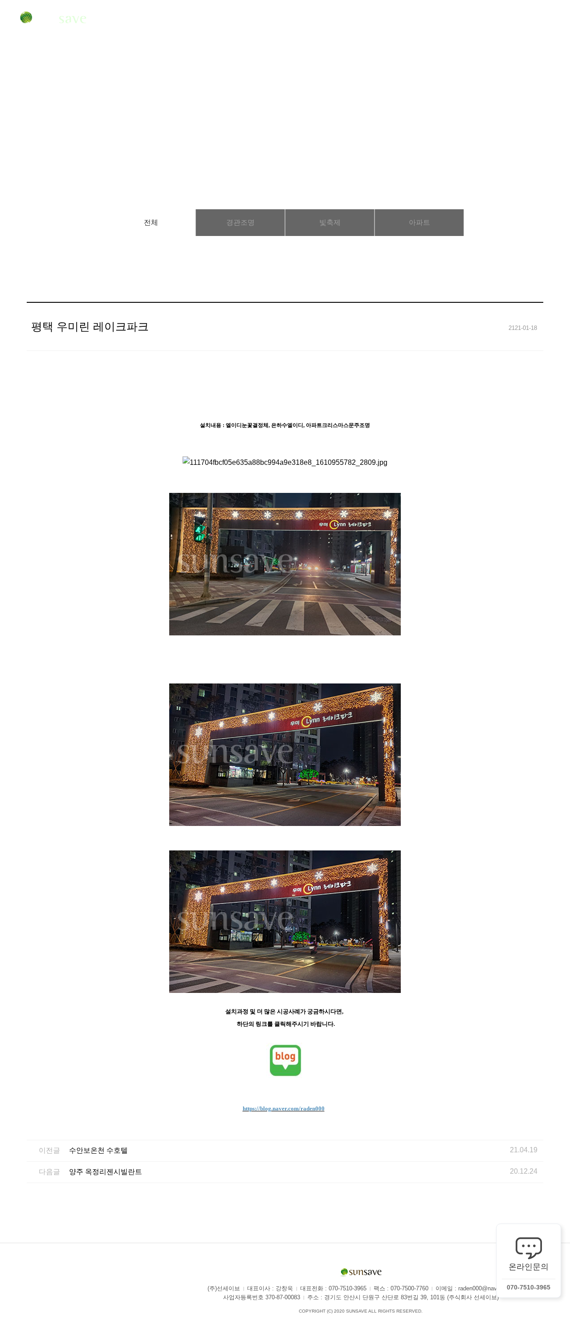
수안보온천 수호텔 (98, 1150)
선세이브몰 (423, 20)
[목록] (534, 367)
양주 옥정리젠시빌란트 (105, 1171)
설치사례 (281, 20)
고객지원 (350, 20)
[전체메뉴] (550, 20)
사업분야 (212, 20)
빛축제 (330, 222)
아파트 (419, 222)
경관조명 (240, 222)
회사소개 (143, 20)
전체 (151, 222)
